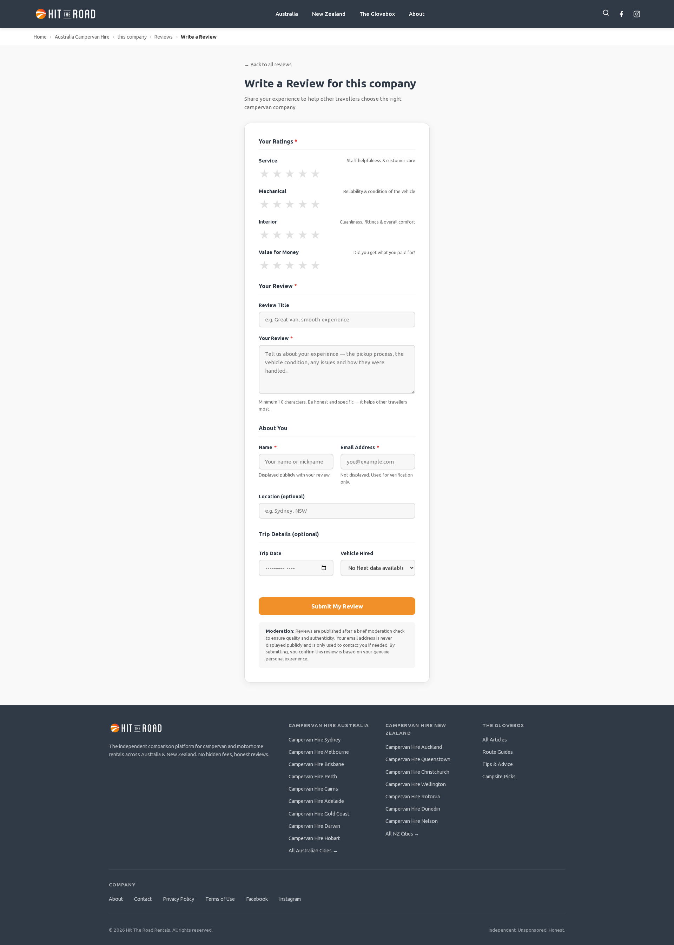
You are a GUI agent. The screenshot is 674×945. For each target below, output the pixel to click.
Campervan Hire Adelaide (316, 801)
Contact (143, 899)
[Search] (605, 12)
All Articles (494, 740)
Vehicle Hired (357, 553)
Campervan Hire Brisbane (316, 764)
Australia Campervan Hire (82, 37)
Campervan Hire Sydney (315, 740)
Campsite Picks (499, 776)
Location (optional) (282, 496)
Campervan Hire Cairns (313, 789)
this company (132, 37)
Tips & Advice (497, 764)
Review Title (274, 305)
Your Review (276, 338)
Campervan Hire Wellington (415, 784)
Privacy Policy (178, 899)
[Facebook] (621, 14)
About (416, 14)
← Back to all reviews (268, 64)
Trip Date (270, 553)
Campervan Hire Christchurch (417, 772)
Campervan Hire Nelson (411, 821)
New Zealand (328, 14)
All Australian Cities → (313, 850)
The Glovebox (377, 14)
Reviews (163, 37)
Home (40, 37)
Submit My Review (337, 606)
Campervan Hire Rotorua (412, 796)
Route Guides (497, 752)
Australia (287, 14)
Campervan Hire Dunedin (412, 809)
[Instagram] (636, 14)
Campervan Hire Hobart (314, 838)
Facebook (257, 899)
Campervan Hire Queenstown (417, 759)
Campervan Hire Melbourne (319, 752)
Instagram (290, 899)
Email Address (360, 447)
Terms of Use (220, 899)
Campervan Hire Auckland (413, 747)
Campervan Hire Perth (313, 776)
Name (268, 447)
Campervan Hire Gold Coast (319, 814)
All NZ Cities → (402, 834)
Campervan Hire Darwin (314, 826)
